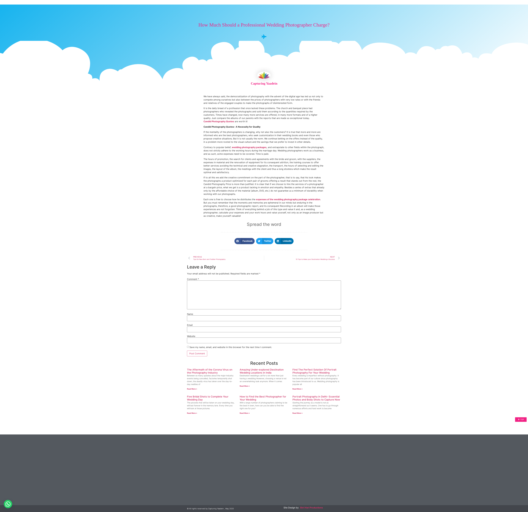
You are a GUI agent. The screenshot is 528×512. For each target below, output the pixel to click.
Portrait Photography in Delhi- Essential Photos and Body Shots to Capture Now (316, 398)
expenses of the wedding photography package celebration (288, 199)
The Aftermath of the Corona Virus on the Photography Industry (209, 371)
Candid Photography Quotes (219, 121)
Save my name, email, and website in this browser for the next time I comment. (230, 347)
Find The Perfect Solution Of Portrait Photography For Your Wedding (314, 371)
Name (190, 314)
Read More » (192, 389)
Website (191, 336)
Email (190, 325)
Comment (193, 279)
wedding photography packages (249, 147)
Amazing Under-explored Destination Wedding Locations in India (262, 371)
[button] (244, 241)
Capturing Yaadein (264, 83)
